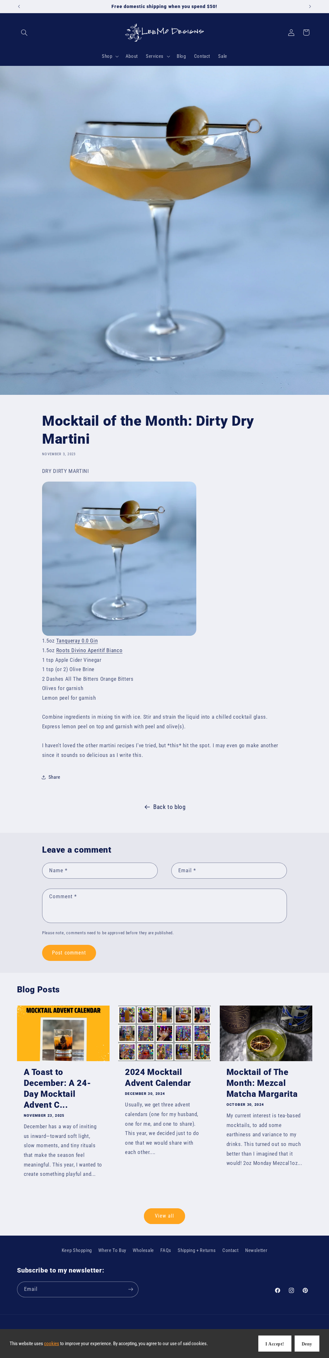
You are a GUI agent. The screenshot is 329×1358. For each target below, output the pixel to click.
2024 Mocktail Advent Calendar (158, 1077)
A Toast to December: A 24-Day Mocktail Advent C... (57, 1088)
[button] (24, 32)
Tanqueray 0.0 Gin (77, 640)
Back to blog (169, 807)
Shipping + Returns (197, 1250)
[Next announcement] (310, 6)
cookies (51, 1343)
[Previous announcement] (19, 6)
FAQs (165, 1250)
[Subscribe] (130, 1289)
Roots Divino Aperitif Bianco (89, 650)
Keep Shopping (77, 1250)
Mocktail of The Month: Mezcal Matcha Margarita (262, 1083)
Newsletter (256, 1250)
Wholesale (143, 1250)
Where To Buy (112, 1250)
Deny (307, 1344)
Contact (230, 1250)
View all (164, 1216)
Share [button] (54, 777)
